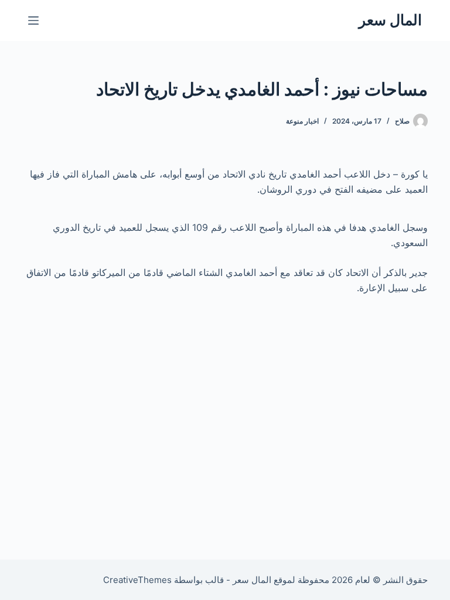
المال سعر (390, 20)
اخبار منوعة (302, 121)
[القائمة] (33, 20)
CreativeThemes (137, 579)
